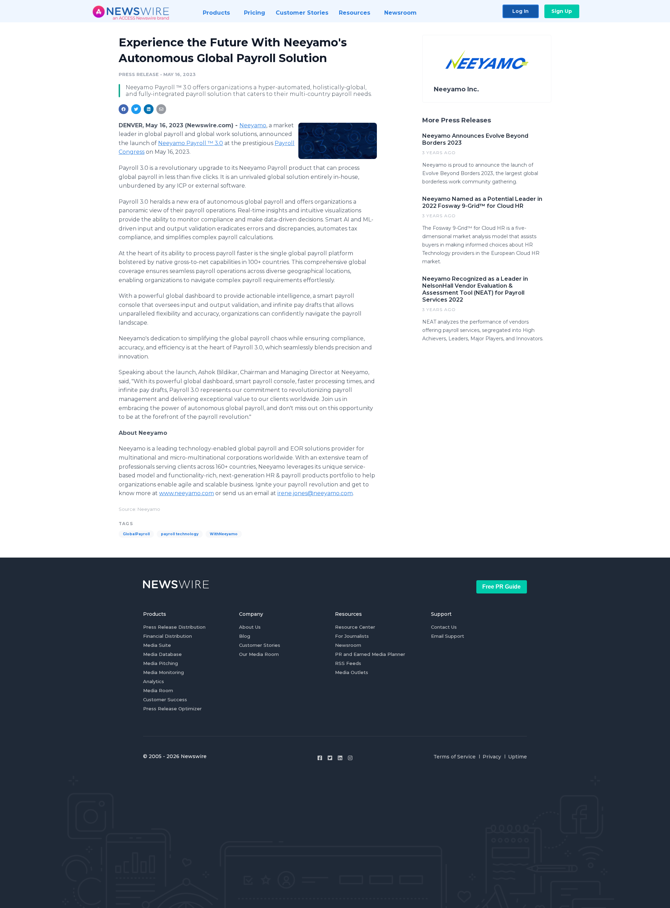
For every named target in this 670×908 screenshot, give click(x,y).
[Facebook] (320, 758)
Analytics (153, 681)
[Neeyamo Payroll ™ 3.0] (337, 141)
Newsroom (348, 645)
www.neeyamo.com (186, 493)
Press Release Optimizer (172, 708)
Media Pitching (160, 663)
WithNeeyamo (224, 534)
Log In (520, 11)
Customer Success (165, 699)
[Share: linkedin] (149, 109)
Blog (244, 636)
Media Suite (157, 645)
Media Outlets (351, 672)
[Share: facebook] (123, 109)
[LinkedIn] (340, 758)
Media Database (162, 654)
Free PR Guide (501, 587)
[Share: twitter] (136, 109)
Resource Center (355, 627)
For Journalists (352, 636)
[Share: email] (161, 109)
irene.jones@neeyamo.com (315, 493)
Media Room (158, 690)
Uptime (517, 757)
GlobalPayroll (136, 534)
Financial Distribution (167, 636)
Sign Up (561, 11)
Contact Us (444, 627)
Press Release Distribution (174, 627)
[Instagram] (350, 758)
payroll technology (180, 534)
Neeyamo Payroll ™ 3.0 (190, 143)
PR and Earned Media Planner (370, 654)
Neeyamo (252, 125)
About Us (250, 627)
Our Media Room (259, 654)
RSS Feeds (348, 663)
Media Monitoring (163, 672)
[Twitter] (330, 758)
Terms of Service (454, 757)
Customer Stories (259, 645)
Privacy (492, 757)
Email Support (447, 636)
